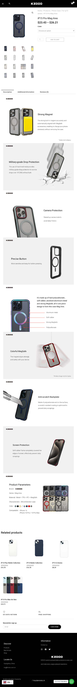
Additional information (26, 92)
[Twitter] (49, 649)
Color (40, 26)
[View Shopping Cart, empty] (72, 4)
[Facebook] (45, 649)
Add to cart (55, 39)
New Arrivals (7, 650)
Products (47, 11)
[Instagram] (42, 649)
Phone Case (56, 11)
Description (7, 92)
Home (40, 11)
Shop (5, 653)
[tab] (7, 92)
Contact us (44, 645)
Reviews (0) (44, 92)
